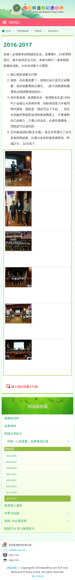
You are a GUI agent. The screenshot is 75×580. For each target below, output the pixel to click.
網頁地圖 (12, 567)
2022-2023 (11, 468)
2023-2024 (11, 461)
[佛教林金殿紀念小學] (37, 14)
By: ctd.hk (37, 576)
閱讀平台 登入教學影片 (19, 528)
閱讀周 (38, 30)
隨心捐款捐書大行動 (24, 387)
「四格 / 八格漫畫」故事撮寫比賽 (26, 441)
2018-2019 (11, 486)
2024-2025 (11, 455)
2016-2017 (11, 498)
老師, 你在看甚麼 (15, 521)
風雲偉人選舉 (13, 505)
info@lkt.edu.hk (17, 550)
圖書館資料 (11, 418)
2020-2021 (11, 480)
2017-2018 (11, 492)
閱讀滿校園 (22, 30)
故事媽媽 (10, 426)
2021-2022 (11, 474)
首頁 (8, 30)
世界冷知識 (11, 513)
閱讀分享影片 (13, 434)
